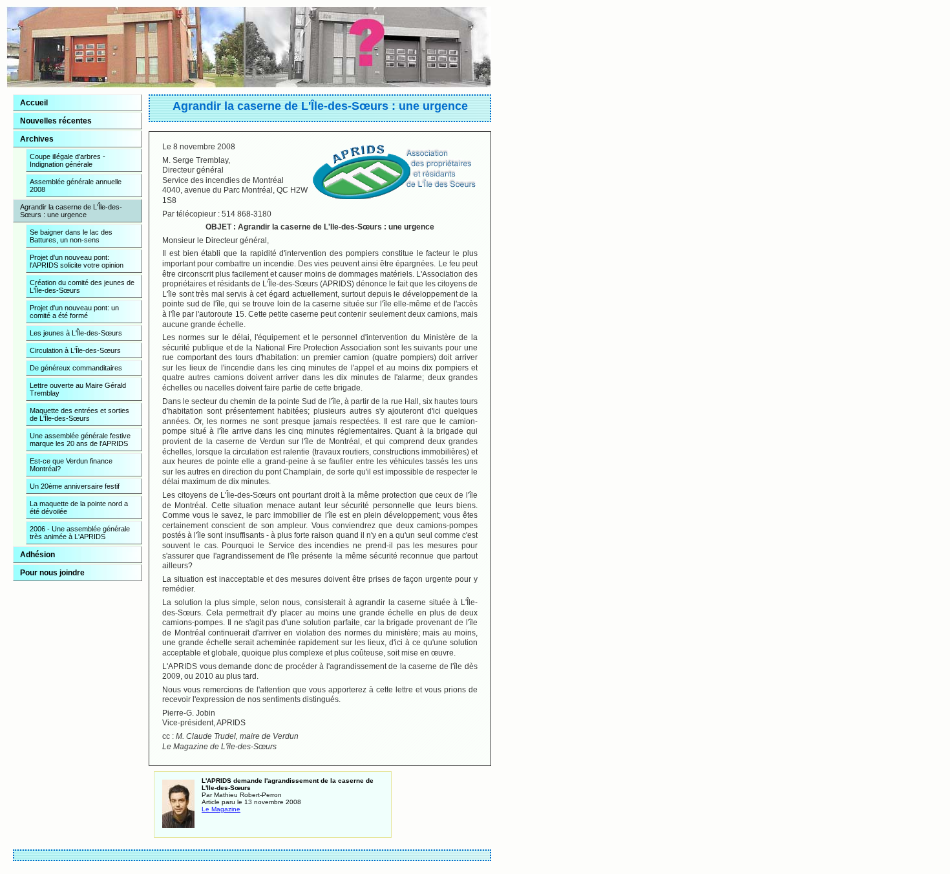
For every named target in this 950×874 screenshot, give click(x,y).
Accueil (34, 102)
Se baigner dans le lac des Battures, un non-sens (71, 236)
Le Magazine (221, 809)
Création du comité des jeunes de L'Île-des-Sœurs (82, 286)
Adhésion (37, 554)
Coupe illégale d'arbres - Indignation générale (67, 160)
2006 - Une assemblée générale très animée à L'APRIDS (80, 532)
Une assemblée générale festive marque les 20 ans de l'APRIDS (80, 439)
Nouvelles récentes (56, 120)
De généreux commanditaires (76, 368)
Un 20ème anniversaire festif (75, 486)
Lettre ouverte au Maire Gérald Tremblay (78, 389)
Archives (37, 139)
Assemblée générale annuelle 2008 (75, 185)
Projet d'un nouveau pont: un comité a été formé (74, 311)
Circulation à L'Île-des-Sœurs (75, 350)
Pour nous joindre (52, 572)
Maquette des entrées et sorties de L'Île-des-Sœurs (79, 414)
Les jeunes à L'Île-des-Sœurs (76, 333)
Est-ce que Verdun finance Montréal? (71, 465)
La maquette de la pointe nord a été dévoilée (79, 507)
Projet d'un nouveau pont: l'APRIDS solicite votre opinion (76, 261)
